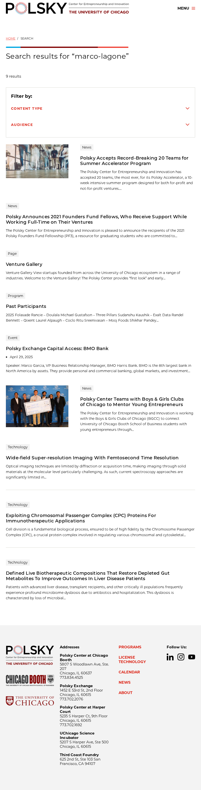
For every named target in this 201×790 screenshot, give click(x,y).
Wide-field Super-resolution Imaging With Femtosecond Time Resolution (92, 458)
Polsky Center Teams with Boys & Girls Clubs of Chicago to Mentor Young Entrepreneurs (132, 401)
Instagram (180, 657)
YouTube (191, 657)
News (125, 682)
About (125, 693)
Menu (183, 8)
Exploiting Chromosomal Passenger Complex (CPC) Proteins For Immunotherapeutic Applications (81, 518)
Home (10, 38)
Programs (130, 647)
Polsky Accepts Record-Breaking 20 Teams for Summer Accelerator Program (134, 160)
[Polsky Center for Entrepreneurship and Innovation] (67, 8)
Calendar (129, 672)
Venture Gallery (24, 264)
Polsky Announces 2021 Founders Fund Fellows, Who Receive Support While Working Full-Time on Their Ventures (96, 219)
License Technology (132, 659)
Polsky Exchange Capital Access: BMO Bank (57, 348)
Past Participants (26, 306)
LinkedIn (170, 657)
